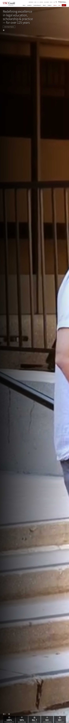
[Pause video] (3, 30)
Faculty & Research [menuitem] (37, 5)
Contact (51, 2)
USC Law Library (46, 2)
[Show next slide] (9, 714)
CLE (37, 2)
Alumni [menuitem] (44, 5)
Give (59, 5)
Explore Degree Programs (9, 26)
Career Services (31, 2)
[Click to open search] (56, 2)
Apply (64, 5)
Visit (54, 2)
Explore (54, 5)
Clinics (35, 2)
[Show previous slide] (3, 714)
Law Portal (41, 2)
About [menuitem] (24, 5)
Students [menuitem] (49, 5)
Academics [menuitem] (29, 5)
